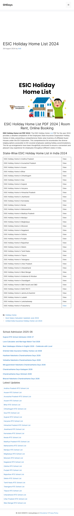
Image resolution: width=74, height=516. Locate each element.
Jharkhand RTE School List (14, 429)
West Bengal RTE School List (15, 503)
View (64, 306)
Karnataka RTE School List (14, 433)
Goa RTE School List (11, 413)
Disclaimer (43, 513)
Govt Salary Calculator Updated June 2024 (22, 318)
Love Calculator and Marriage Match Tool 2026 (21, 342)
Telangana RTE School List (14, 487)
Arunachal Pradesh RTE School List (17, 397)
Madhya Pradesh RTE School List (16, 442)
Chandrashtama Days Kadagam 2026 (17, 369)
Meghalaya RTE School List (14, 454)
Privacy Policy (53, 513)
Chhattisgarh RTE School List (15, 409)
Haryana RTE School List (13, 421)
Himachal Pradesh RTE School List (17, 425)
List (51, 133)
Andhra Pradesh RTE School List (16, 388)
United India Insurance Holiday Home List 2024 (23, 321)
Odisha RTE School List (13, 466)
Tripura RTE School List (13, 491)
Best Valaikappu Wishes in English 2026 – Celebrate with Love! (27, 346)
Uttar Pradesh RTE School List (15, 499)
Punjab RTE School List (13, 470)
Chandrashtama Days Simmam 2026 (17, 374)
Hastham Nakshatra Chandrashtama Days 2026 (22, 355)
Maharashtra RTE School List (15, 446)
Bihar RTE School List (12, 405)
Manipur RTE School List (13, 450)
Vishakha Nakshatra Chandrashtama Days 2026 (22, 360)
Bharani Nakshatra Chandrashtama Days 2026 (21, 379)
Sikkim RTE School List (12, 478)
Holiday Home (10, 315)
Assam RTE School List (13, 392)
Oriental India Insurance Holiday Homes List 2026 (22, 351)
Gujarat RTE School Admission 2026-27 (18, 337)
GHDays (8, 4)
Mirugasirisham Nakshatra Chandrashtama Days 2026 (24, 365)
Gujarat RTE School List (13, 417)
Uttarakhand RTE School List (15, 495)
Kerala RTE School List (12, 437)
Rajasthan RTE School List (14, 474)
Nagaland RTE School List (14, 462)
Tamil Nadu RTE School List (14, 483)
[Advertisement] (37, 27)
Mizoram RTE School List (13, 458)
